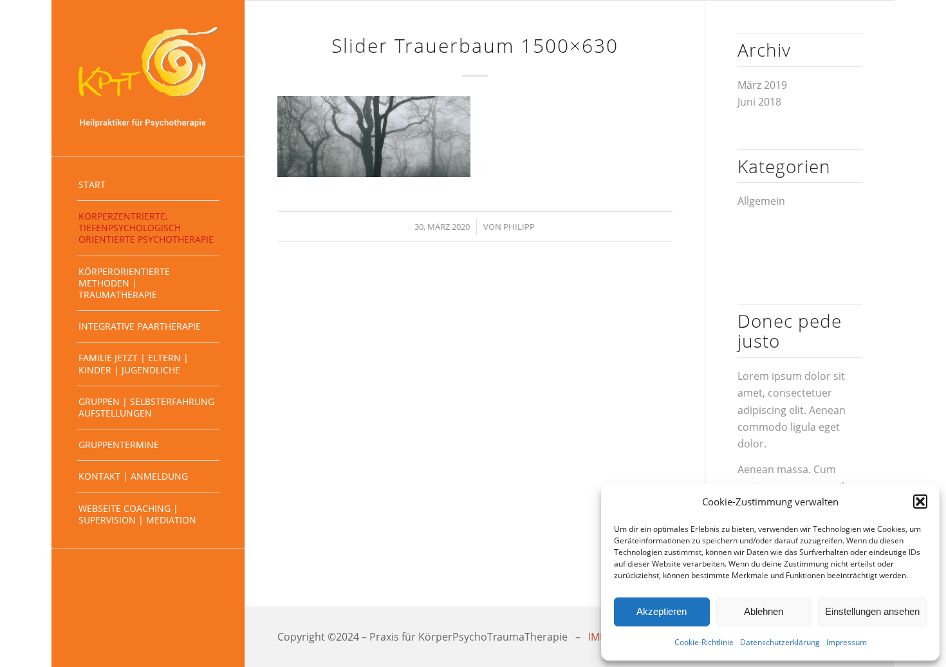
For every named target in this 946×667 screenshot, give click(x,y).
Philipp (519, 226)
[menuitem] (148, 185)
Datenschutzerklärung (780, 642)
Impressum (846, 642)
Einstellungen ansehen (872, 611)
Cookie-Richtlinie (704, 642)
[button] (920, 501)
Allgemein (761, 201)
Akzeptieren (661, 611)
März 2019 (762, 85)
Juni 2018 (759, 102)
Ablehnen (763, 611)
